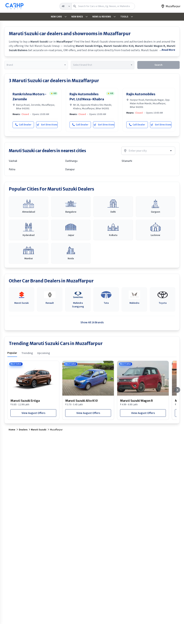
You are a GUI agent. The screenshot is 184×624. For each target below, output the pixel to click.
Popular (12, 353)
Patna (12, 169)
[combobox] (36, 65)
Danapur (70, 169)
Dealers (23, 429)
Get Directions (49, 124)
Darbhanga (71, 161)
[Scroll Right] (177, 390)
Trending (27, 353)
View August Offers (33, 413)
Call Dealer (25, 124)
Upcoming (43, 353)
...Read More (167, 50)
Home (12, 429)
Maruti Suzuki (38, 429)
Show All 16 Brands (92, 322)
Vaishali (13, 161)
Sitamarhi (127, 161)
